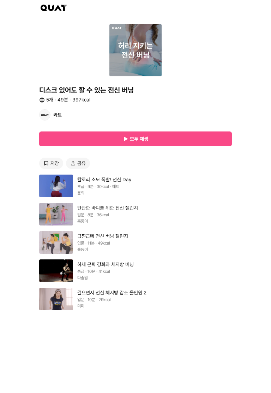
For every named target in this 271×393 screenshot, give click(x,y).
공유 (81, 163)
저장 (54, 163)
